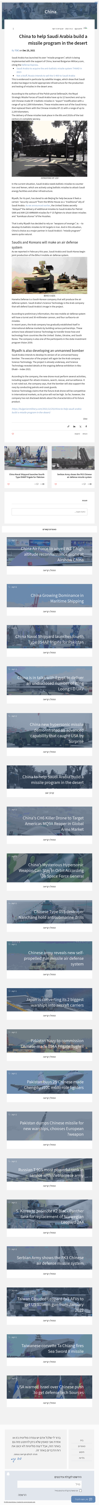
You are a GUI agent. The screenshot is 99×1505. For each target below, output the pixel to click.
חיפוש (81, 1452)
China (85, 418)
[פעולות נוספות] (13, 28)
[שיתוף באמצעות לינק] (68, 426)
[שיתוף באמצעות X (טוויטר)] (80, 426)
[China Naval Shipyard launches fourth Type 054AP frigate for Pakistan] (25, 458)
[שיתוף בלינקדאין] (74, 426)
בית (81, 1440)
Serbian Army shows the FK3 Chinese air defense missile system (74, 475)
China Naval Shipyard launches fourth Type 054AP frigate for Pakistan (26, 475)
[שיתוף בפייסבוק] (86, 426)
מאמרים (81, 1446)
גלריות (81, 1457)
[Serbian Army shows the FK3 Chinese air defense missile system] (73, 458)
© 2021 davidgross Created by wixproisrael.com (19, 1502)
